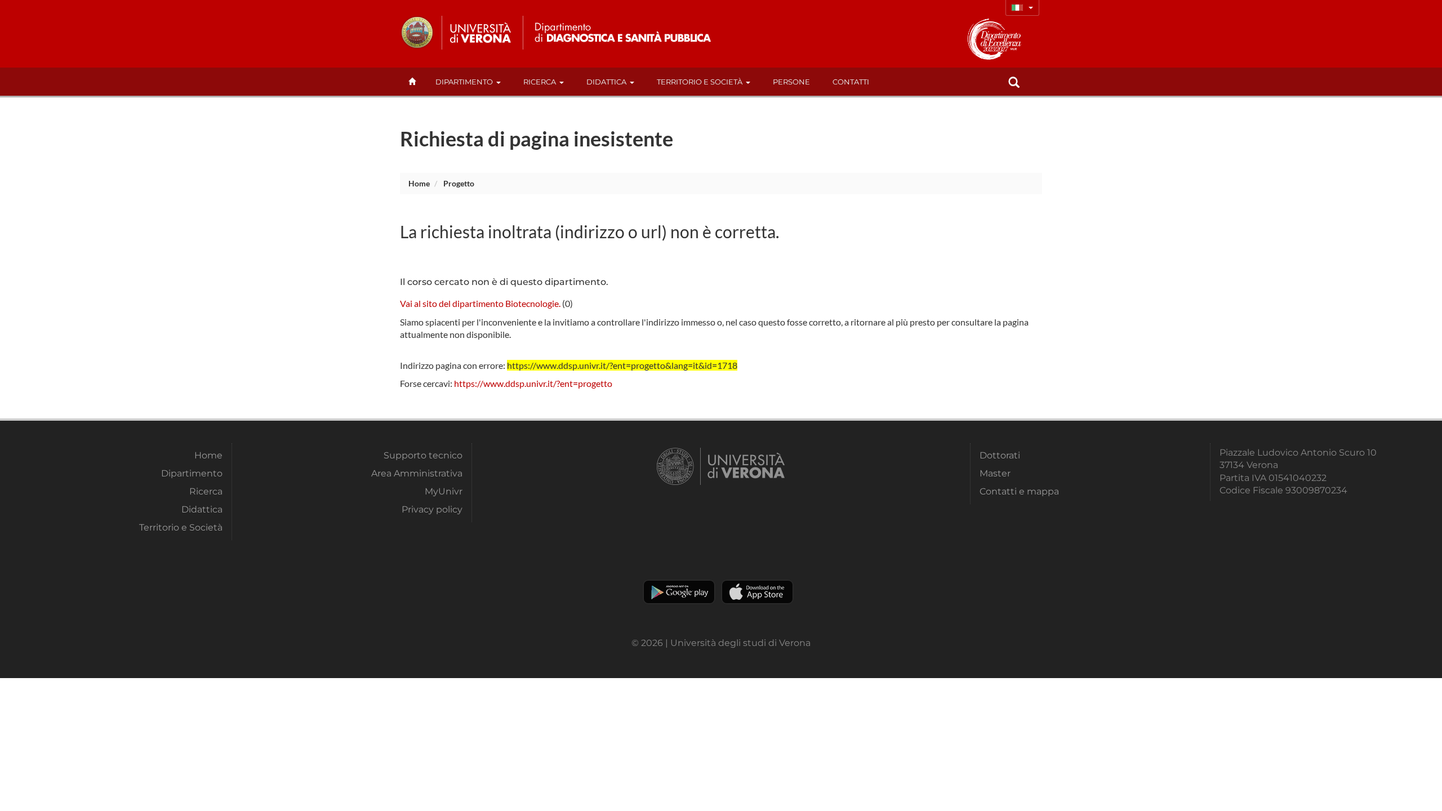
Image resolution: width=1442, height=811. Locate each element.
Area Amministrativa (416, 473)
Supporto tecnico (423, 455)
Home (419, 183)
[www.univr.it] (456, 33)
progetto (458, 183)
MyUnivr (443, 491)
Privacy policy (432, 509)
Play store (679, 592)
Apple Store (757, 592)
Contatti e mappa (1019, 491)
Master (995, 473)
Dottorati (1000, 455)
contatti (851, 81)
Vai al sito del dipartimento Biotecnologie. (480, 303)
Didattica (606, 81)
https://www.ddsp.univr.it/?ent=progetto (533, 383)
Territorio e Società (699, 81)
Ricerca (539, 81)
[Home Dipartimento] (621, 33)
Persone (791, 81)
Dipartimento (464, 81)
